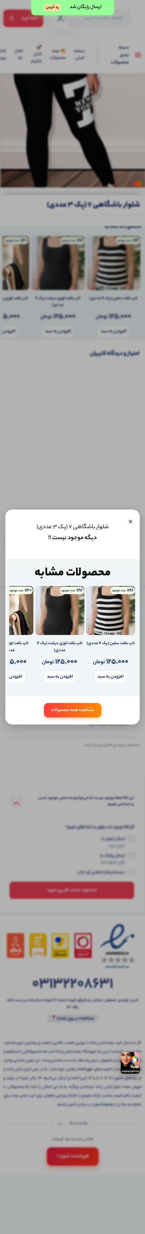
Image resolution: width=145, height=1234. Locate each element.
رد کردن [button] (52, 7)
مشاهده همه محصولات (72, 710)
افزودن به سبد (110, 676)
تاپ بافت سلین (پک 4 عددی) (111, 643)
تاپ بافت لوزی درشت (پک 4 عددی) (59, 647)
